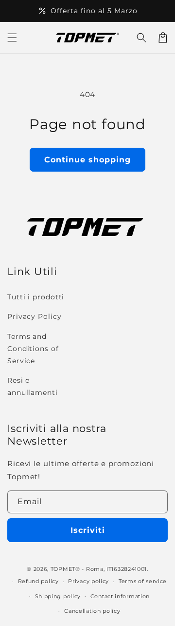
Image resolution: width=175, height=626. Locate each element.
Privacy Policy (34, 316)
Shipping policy (58, 596)
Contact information (120, 596)
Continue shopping (87, 159)
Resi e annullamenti (32, 386)
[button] (141, 37)
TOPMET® (65, 569)
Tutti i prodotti (35, 297)
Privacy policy (88, 581)
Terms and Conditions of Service (33, 348)
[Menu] (12, 37)
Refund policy (38, 581)
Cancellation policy (92, 610)
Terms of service (143, 581)
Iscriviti (87, 530)
